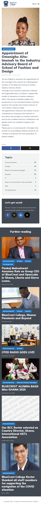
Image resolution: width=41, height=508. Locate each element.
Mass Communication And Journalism (18, 182)
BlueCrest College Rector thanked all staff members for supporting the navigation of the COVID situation (19, 483)
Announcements (8, 49)
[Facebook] (7, 215)
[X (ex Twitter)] (14, 215)
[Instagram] (27, 215)
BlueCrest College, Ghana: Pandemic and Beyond (19, 316)
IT (5, 178)
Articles (7, 166)
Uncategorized (10, 190)
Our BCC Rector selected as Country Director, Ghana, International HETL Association (20, 432)
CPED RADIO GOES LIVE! (18, 352)
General (8, 174)
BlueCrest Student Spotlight (15, 170)
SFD (6, 186)
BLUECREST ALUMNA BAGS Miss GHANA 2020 (20, 388)
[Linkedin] (20, 215)
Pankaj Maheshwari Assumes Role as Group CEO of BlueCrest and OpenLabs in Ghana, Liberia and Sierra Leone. (20, 275)
